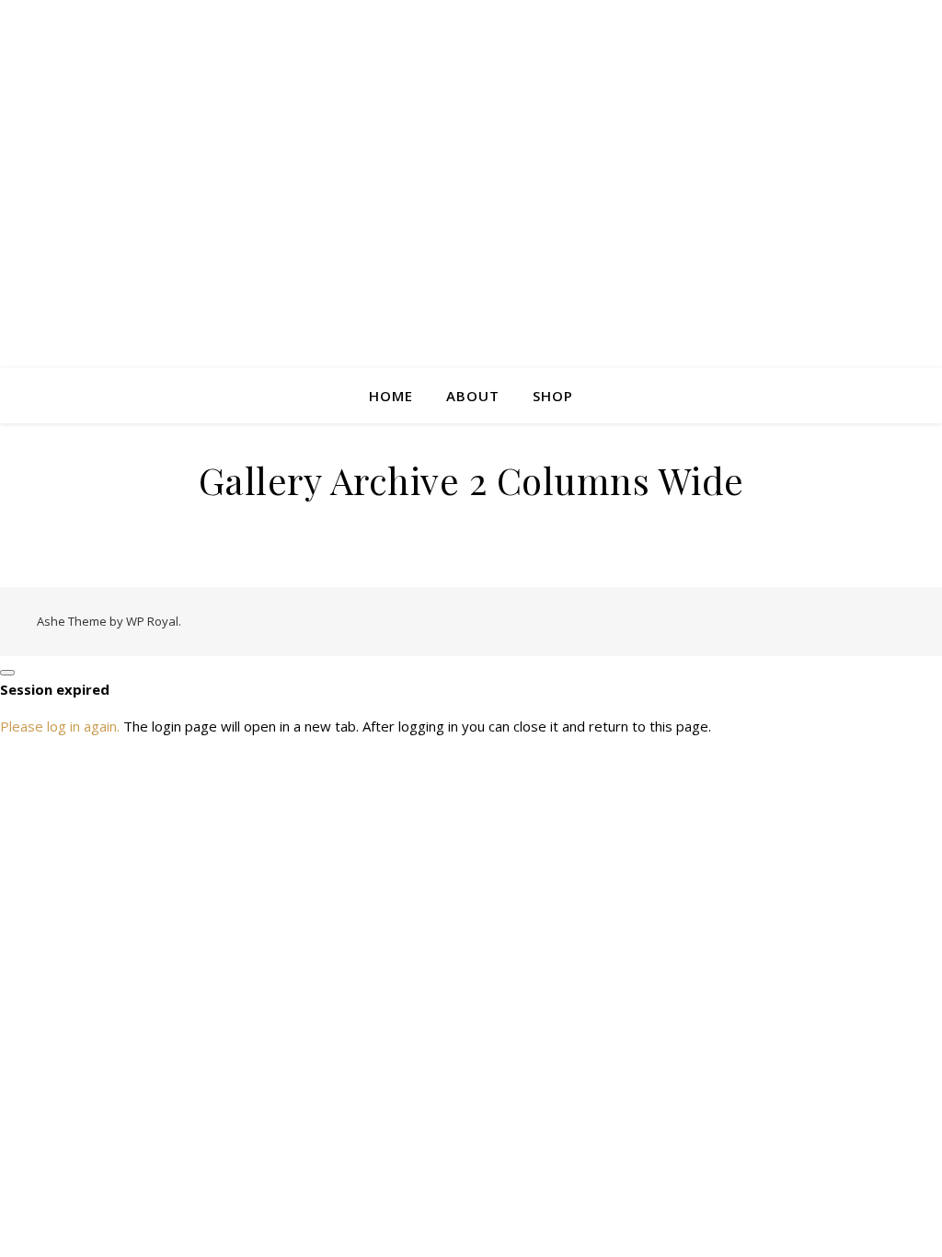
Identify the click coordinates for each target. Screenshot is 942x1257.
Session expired (54, 689)
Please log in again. (60, 726)
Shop (553, 395)
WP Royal (152, 621)
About (473, 395)
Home (391, 395)
